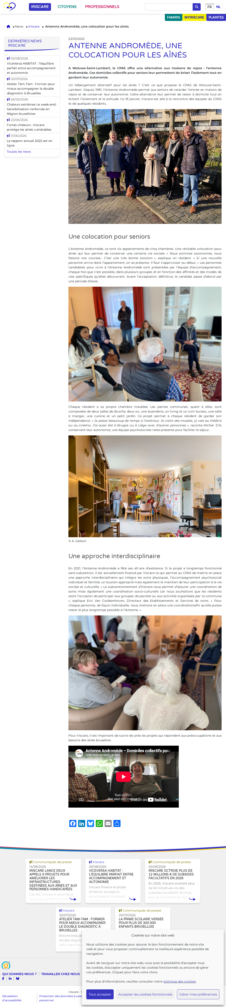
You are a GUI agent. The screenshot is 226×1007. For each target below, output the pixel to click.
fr (209, 7)
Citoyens (67, 7)
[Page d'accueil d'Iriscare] (9, 7)
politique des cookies (179, 981)
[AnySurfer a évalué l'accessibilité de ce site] (6, 965)
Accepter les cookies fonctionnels (145, 994)
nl (218, 7)
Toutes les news (19, 152)
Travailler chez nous (60, 974)
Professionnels (102, 7)
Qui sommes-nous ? (19, 974)
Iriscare (40, 7)
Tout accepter (100, 994)
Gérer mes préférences (198, 994)
